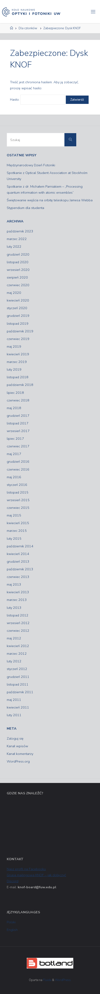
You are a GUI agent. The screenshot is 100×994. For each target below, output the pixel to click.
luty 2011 (14, 715)
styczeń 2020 (17, 308)
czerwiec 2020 (18, 285)
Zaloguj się (15, 738)
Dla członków (28, 28)
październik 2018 (20, 384)
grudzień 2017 (18, 415)
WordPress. (63, 980)
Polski (11, 922)
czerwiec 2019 (18, 339)
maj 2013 (14, 584)
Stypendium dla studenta (25, 207)
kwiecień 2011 (18, 707)
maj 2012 (14, 638)
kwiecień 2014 (18, 554)
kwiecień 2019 (18, 354)
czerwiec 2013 (18, 576)
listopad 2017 (17, 423)
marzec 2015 (17, 530)
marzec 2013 (17, 599)
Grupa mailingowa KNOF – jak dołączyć (36, 875)
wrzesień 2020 (18, 269)
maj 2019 (14, 346)
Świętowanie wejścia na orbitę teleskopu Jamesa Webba (50, 200)
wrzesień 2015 (18, 500)
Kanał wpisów (17, 746)
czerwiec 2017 (18, 446)
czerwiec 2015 (18, 507)
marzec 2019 (17, 361)
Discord (12, 881)
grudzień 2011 (18, 676)
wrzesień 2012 (18, 623)
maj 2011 (14, 699)
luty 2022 (14, 246)
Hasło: (15, 99)
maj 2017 (14, 454)
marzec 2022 (17, 239)
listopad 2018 (17, 377)
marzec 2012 (17, 653)
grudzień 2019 (18, 315)
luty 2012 (14, 661)
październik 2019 (20, 331)
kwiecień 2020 (18, 300)
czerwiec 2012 (18, 630)
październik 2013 (20, 569)
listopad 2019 (17, 323)
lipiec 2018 (15, 392)
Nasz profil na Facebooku (26, 869)
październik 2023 (20, 231)
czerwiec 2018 (18, 400)
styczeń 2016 (17, 484)
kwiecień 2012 (18, 646)
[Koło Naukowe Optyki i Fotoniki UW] (31, 11)
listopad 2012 (17, 615)
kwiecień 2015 (18, 523)
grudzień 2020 (18, 254)
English (12, 929)
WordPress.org (18, 761)
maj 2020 (14, 292)
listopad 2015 (17, 492)
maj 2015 (14, 515)
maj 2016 (14, 477)
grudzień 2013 (18, 561)
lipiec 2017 (15, 438)
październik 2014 (20, 546)
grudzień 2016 (18, 461)
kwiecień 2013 (18, 592)
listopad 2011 (17, 684)
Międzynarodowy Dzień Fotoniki (31, 165)
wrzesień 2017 (18, 431)
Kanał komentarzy (20, 753)
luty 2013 (14, 607)
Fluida (46, 980)
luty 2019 (14, 369)
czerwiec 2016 (18, 469)
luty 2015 (14, 538)
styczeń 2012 (17, 669)
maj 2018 (14, 408)
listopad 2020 (17, 262)
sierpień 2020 (17, 277)
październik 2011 (20, 692)
